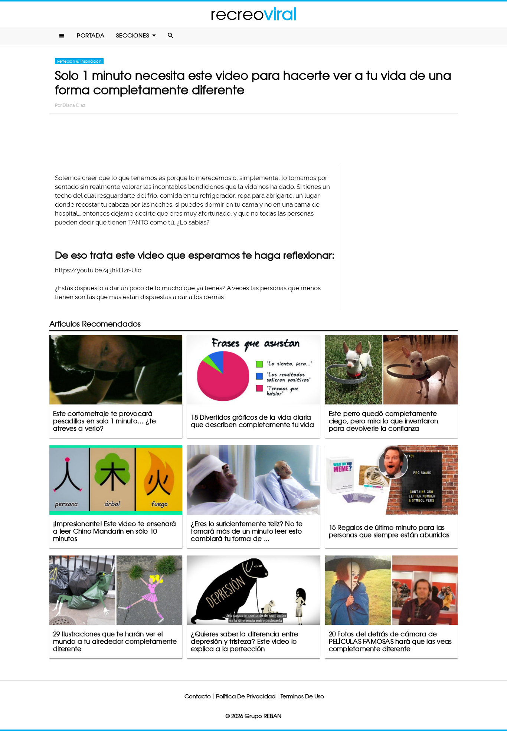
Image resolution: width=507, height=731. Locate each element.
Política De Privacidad (245, 696)
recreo (253, 14)
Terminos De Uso (302, 696)
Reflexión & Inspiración (79, 61)
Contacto (197, 696)
